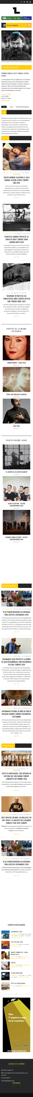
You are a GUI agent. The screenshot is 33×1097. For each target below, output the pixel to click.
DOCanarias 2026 (16, 932)
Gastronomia (6, 814)
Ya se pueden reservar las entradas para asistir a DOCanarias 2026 (16, 613)
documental (6, 858)
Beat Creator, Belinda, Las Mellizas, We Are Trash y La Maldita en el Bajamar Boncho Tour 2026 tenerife (16, 820)
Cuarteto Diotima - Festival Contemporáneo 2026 (16, 504)
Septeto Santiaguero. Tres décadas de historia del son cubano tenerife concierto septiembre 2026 (16, 776)
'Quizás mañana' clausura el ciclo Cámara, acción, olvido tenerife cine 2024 (16, 180)
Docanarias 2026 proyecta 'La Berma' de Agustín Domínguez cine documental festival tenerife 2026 (16, 662)
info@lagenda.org (8, 1080)
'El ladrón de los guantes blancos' (16, 472)
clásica (13, 965)
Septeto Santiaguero (18, 983)
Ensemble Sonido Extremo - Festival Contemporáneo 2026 (16, 538)
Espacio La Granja (6, 94)
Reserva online (5, 101)
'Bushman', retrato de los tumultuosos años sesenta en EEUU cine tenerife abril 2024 (16, 299)
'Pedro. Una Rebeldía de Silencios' (16, 394)
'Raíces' (13, 963)
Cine (11, 107)
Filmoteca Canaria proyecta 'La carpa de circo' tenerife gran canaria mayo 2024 (16, 239)
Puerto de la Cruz (17, 937)
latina (12, 957)
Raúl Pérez (16, 426)
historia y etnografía (22, 107)
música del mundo (10, 769)
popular (13, 944)
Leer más (16, 197)
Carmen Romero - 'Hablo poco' (16, 363)
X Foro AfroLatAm (16, 973)
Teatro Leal (26, 986)
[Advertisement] (16, 563)
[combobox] (19, 25)
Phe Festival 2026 (17, 942)
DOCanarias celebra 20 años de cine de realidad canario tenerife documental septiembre (16, 714)
